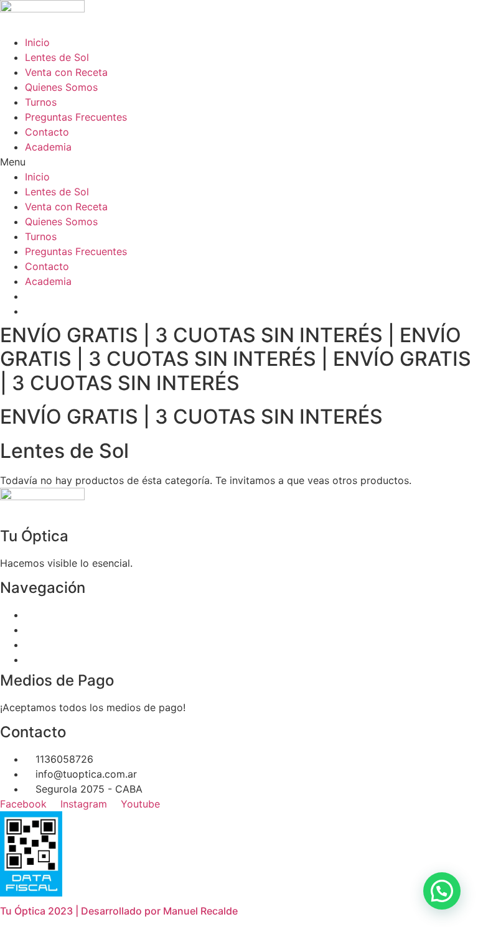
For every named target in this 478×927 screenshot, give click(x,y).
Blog (35, 659)
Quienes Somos (61, 87)
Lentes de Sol (57, 57)
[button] (239, 161)
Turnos (41, 102)
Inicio (37, 42)
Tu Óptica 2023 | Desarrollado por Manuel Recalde (119, 911)
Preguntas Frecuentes (76, 117)
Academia (48, 147)
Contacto (47, 132)
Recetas (43, 629)
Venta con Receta (66, 72)
